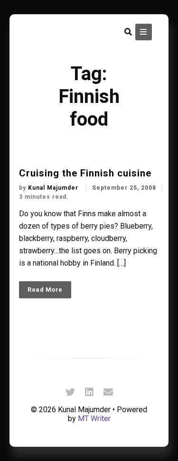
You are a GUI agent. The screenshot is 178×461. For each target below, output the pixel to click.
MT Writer (94, 418)
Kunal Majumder (54, 187)
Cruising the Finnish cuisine (85, 173)
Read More (45, 289)
